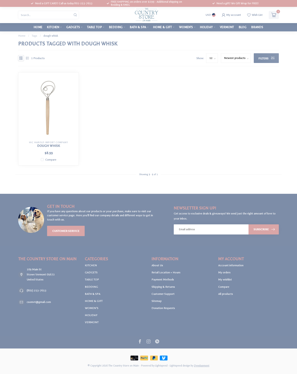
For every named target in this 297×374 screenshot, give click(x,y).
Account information (230, 265)
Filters (263, 58)
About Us (157, 265)
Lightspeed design (180, 365)
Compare (50, 159)
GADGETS (73, 27)
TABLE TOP (94, 27)
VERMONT (227, 27)
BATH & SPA (138, 27)
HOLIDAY (206, 27)
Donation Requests (163, 308)
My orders (224, 272)
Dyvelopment (201, 365)
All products (225, 294)
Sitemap (157, 301)
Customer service (65, 231)
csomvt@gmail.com (39, 302)
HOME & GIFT (162, 27)
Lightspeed (161, 365)
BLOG (242, 27)
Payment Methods (163, 279)
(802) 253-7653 (36, 290)
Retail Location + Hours (166, 272)
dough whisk (50, 35)
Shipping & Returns (163, 287)
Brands (257, 27)
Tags (34, 35)
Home (38, 27)
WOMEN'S (186, 27)
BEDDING (116, 27)
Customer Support (163, 294)
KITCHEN (53, 27)
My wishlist (225, 279)
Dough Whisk (48, 146)
